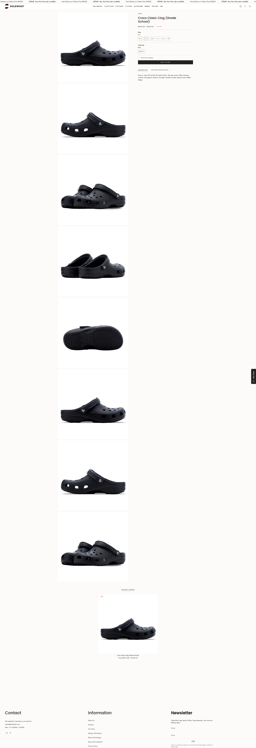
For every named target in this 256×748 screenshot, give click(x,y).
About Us (91, 720)
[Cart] (250, 6)
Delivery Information (95, 733)
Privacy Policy (93, 746)
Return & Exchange (94, 737)
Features (91, 725)
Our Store (91, 729)
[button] (108, 6)
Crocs (140, 13)
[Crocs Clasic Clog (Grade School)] (128, 623)
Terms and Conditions (95, 742)
